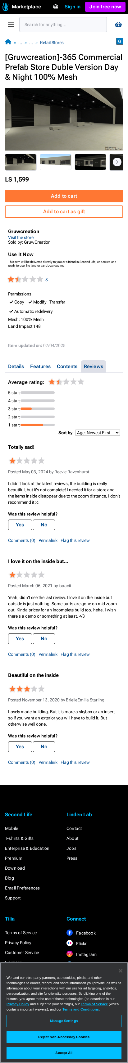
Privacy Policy (18, 942)
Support (13, 897)
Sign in (72, 7)
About (72, 838)
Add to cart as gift (64, 211)
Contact (74, 828)
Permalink (48, 540)
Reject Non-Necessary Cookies (63, 1037)
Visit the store (21, 237)
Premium (13, 858)
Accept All (63, 1053)
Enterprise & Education (27, 848)
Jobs (71, 848)
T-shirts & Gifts (19, 838)
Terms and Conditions (80, 1009)
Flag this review (75, 540)
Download (15, 868)
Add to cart (64, 196)
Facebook (85, 932)
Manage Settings (64, 1021)
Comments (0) (21, 540)
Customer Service (22, 952)
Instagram (86, 954)
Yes (20, 525)
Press (71, 858)
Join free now (105, 7)
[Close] (120, 971)
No (44, 525)
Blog (9, 878)
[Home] (8, 42)
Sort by (65, 432)
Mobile (11, 828)
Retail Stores (52, 42)
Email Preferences (22, 887)
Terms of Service (21, 932)
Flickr (81, 943)
